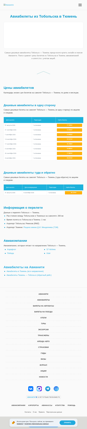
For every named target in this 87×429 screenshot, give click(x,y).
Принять (67, 422)
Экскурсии (43, 330)
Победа (10, 253)
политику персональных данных (37, 424)
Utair (48, 253)
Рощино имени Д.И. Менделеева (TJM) (41, 227)
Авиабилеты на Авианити (24, 267)
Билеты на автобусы (43, 306)
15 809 (69, 148)
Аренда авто (43, 341)
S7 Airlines (51, 249)
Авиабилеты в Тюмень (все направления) (25, 271)
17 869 (69, 153)
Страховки (43, 347)
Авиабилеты (43, 300)
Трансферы (43, 335)
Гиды (43, 353)
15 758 (69, 144)
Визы (43, 359)
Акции (43, 371)
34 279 (73, 192)
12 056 (69, 130)
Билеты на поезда (43, 312)
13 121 (69, 139)
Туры (43, 324)
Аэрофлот (11, 249)
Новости (43, 377)
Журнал (43, 365)
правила (20, 424)
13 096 (69, 134)
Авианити (43, 294)
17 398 (69, 125)
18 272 (69, 158)
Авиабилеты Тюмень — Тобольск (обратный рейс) (29, 275)
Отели (43, 318)
